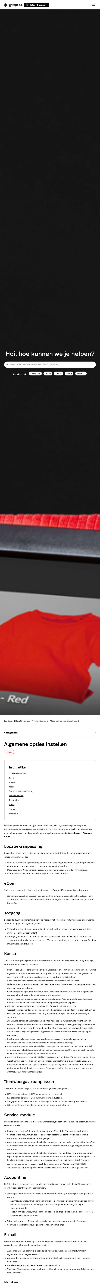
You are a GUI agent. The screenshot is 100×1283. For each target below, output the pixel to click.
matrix (69, 373)
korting (59, 373)
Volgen (9, 752)
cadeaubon (35, 373)
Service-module (16, 796)
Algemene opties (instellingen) (64, 721)
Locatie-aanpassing (17, 773)
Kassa (11, 787)
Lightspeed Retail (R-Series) (17, 721)
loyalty (48, 373)
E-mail (11, 805)
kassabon (81, 373)
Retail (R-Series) (38, 5)
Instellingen (40, 721)
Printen (12, 809)
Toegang (13, 782)
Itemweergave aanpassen (20, 791)
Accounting (14, 800)
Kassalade (13, 814)
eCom (11, 778)
